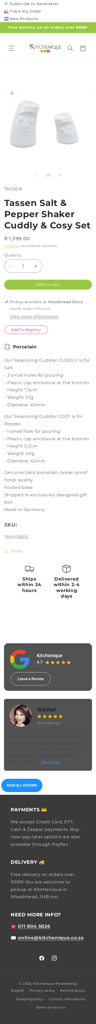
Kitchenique (49, 655)
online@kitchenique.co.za (50, 937)
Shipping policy (29, 999)
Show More (50, 762)
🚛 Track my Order (22, 11)
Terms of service (50, 1007)
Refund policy (72, 990)
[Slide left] (36, 175)
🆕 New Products (21, 18)
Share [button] (17, 551)
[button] (11, 48)
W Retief (46, 709)
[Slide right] (60, 175)
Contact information (67, 999)
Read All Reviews (22, 785)
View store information (34, 316)
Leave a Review (31, 679)
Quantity (13, 255)
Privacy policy (42, 990)
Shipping (11, 246)
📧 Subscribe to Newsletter (31, 3)
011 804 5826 (34, 926)
